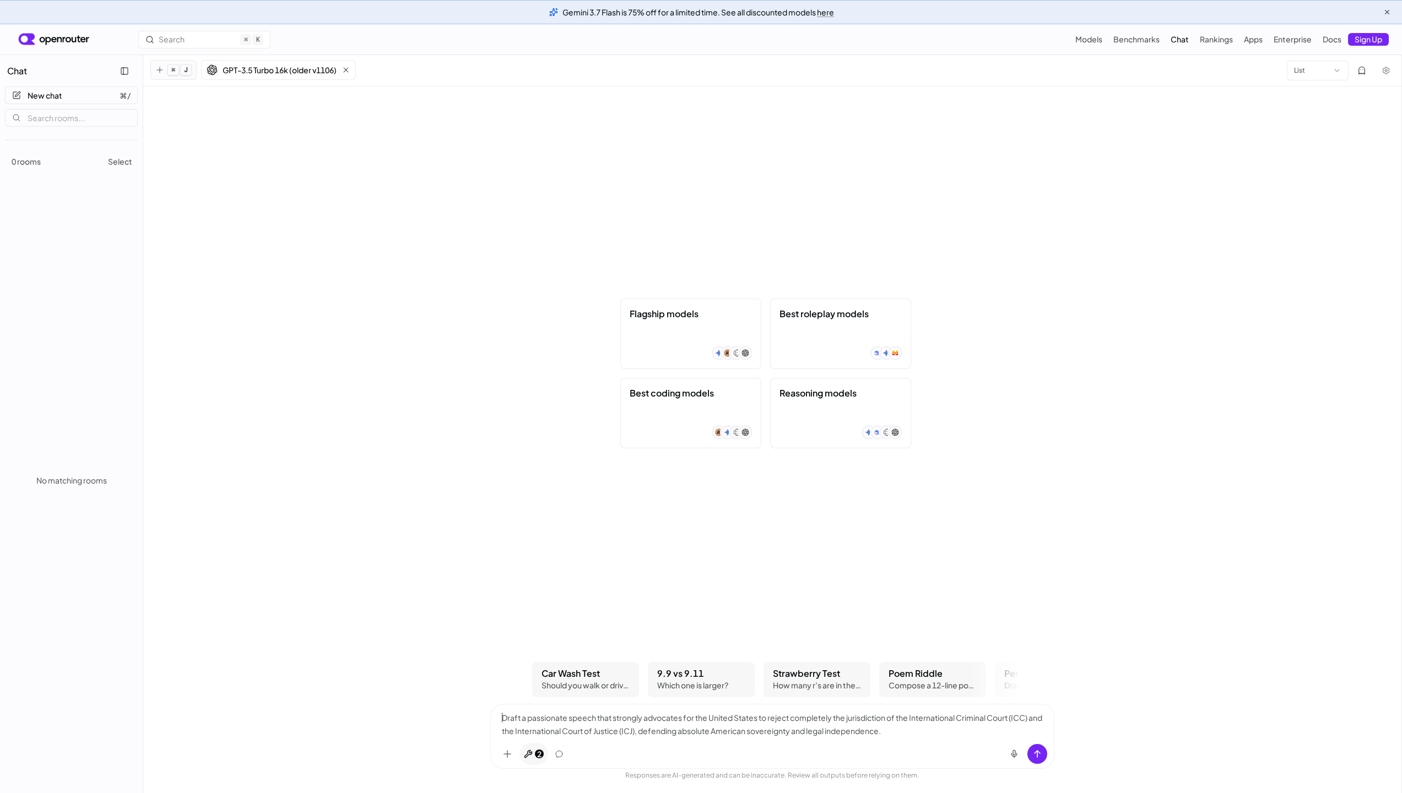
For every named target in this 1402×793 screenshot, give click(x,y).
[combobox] (1318, 70)
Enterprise (1293, 39)
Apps (1253, 39)
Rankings (1216, 39)
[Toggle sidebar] (124, 71)
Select (120, 161)
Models (1088, 39)
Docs (1332, 39)
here (825, 12)
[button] (278, 70)
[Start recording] (1014, 754)
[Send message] (1037, 754)
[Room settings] (1386, 70)
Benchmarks (1136, 39)
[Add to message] (507, 754)
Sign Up (1368, 39)
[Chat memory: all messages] (559, 754)
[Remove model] (346, 70)
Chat (1180, 39)
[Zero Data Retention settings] (1362, 70)
